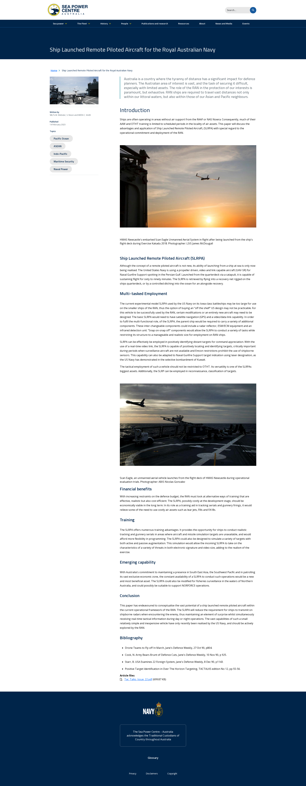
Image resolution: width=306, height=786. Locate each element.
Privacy (132, 773)
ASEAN (58, 146)
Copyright (172, 773)
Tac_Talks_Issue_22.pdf (138, 679)
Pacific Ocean (61, 138)
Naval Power (61, 169)
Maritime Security (64, 161)
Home (54, 70)
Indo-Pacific (60, 154)
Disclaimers (152, 773)
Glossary (153, 758)
